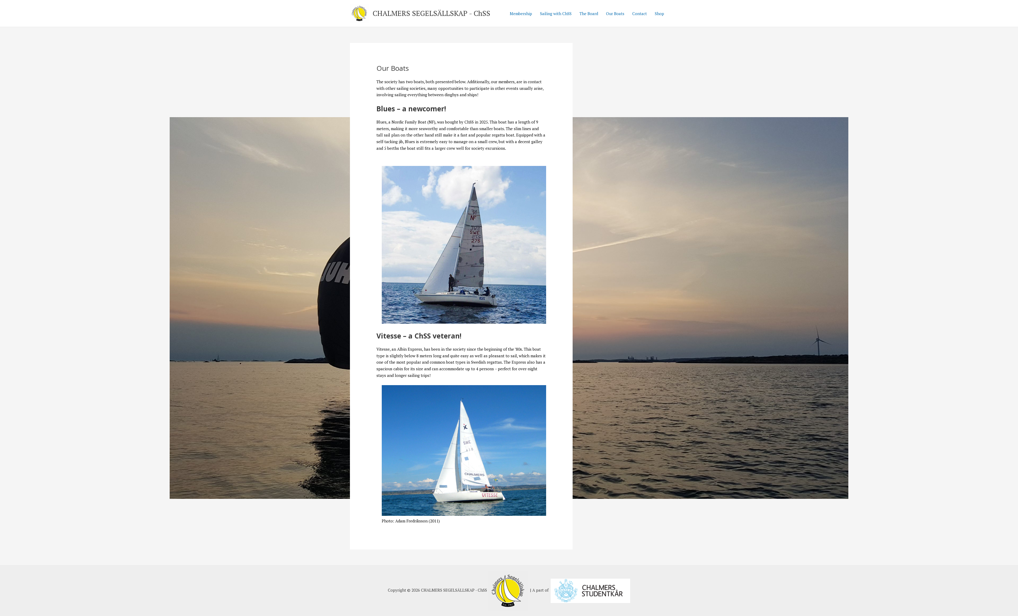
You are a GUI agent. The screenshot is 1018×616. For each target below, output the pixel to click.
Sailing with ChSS (556, 13)
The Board (589, 13)
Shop (659, 13)
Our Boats (615, 13)
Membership (521, 13)
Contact (639, 13)
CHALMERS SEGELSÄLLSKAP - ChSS (431, 13)
